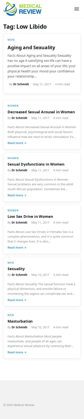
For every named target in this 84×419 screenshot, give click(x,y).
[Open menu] (77, 9)
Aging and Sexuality (31, 47)
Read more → (17, 143)
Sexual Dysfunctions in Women (36, 164)
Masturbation (20, 321)
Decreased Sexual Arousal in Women (41, 111)
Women (13, 105)
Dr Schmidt (21, 84)
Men (11, 39)
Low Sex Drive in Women (30, 216)
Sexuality (16, 268)
